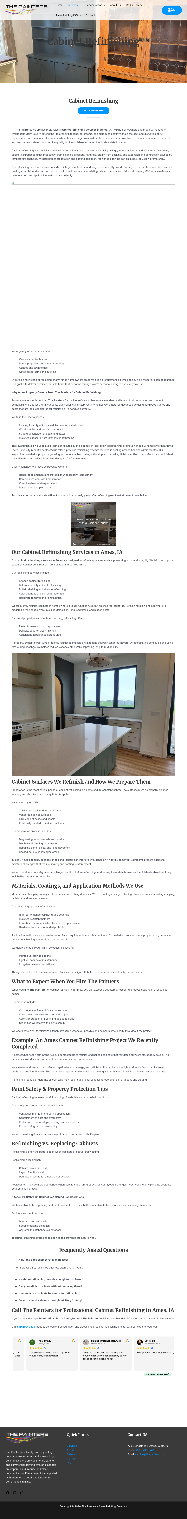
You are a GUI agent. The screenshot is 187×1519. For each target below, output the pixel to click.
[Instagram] (14, 1493)
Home (59, 5)
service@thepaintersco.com (151, 1454)
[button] (172, 10)
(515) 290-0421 (145, 1450)
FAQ (69, 1462)
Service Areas (94, 5)
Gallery (71, 1454)
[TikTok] (21, 1493)
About (70, 1450)
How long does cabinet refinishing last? (43, 1259)
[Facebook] (7, 1493)
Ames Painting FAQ (67, 15)
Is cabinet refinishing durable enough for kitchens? (51, 1279)
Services (72, 5)
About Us (115, 5)
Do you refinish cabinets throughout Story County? (51, 1300)
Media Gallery (134, 5)
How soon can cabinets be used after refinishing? (50, 1293)
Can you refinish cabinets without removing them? (50, 1286)
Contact (90, 15)
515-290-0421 (26, 1326)
